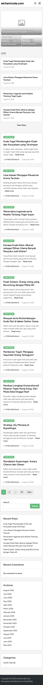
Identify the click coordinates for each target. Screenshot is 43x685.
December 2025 (10, 620)
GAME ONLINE (8, 137)
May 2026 (7, 601)
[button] (31, 13)
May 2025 (7, 645)
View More (21, 125)
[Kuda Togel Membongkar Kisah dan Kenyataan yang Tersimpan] (21, 23)
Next (29, 492)
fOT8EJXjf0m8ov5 (12, 160)
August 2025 (8, 634)
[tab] (3, 53)
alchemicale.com (12, 3)
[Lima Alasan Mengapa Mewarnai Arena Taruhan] (32, 40)
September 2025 (10, 630)
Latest (3, 53)
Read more (19, 155)
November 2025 (10, 623)
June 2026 (7, 598)
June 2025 (7, 641)
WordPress (15, 681)
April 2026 (7, 605)
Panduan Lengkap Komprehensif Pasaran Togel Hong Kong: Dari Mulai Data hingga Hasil (21, 388)
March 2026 (8, 609)
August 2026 (8, 590)
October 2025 (9, 627)
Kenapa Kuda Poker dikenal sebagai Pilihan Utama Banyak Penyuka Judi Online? (19, 112)
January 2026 (8, 616)
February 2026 (9, 612)
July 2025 (7, 638)
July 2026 (7, 594)
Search (6, 502)
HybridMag (28, 681)
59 (22, 492)
